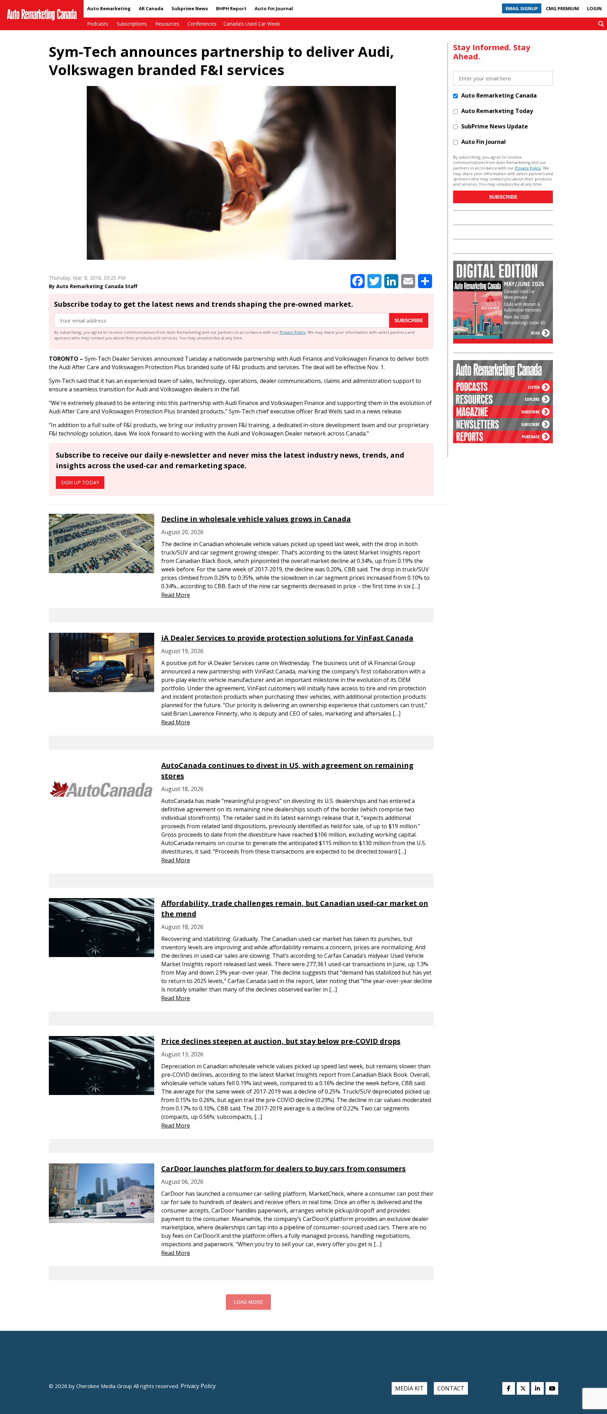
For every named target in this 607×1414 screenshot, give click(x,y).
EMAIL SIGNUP (521, 8)
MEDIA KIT (409, 1388)
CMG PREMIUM (562, 8)
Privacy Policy (293, 332)
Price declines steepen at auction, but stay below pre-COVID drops (280, 1041)
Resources (167, 23)
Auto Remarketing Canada (499, 95)
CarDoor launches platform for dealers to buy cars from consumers (283, 1168)
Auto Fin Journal (274, 8)
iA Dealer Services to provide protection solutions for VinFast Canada (287, 638)
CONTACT (450, 1388)
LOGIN (594, 8)
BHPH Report (231, 8)
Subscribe (408, 320)
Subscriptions (132, 23)
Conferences (202, 23)
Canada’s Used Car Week (251, 23)
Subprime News (189, 8)
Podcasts (97, 23)
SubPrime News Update (494, 126)
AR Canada (151, 8)
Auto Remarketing (109, 8)
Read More (175, 595)
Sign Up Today (80, 482)
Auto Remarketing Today (497, 111)
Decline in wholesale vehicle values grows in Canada (256, 519)
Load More (248, 1302)
